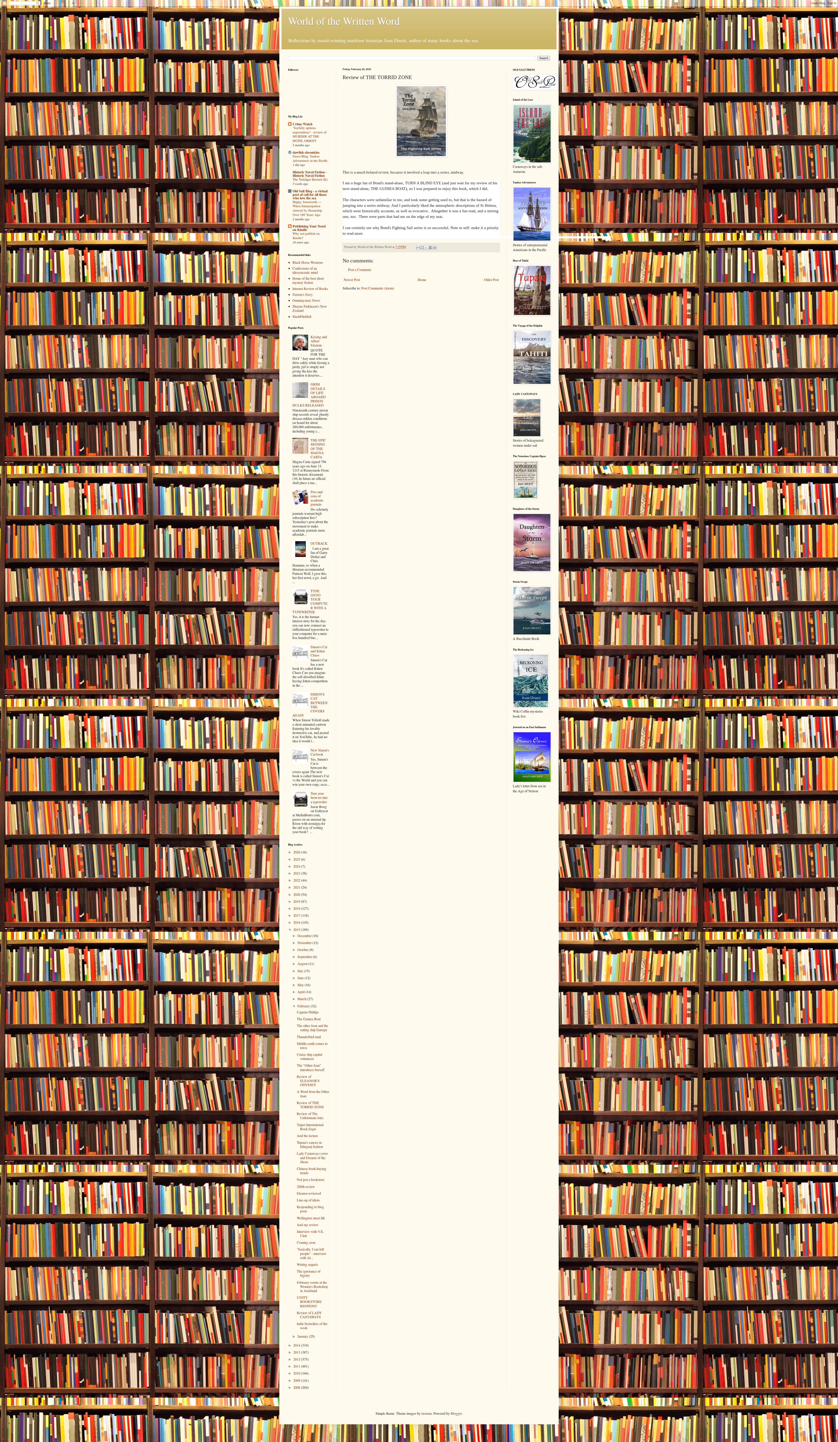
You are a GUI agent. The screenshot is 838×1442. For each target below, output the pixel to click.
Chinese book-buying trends (311, 1170)
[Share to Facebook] (430, 247)
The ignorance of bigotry (308, 1273)
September (305, 956)
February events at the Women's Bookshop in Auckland (312, 1286)
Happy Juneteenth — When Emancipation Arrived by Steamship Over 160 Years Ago (307, 208)
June (301, 977)
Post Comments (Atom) (377, 288)
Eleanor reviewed (309, 1193)
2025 (297, 859)
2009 (297, 1380)
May (301, 984)
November (305, 942)
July (300, 970)
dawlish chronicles (306, 152)
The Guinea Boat (309, 1018)
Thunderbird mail (309, 1036)
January (303, 1336)
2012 (297, 1359)
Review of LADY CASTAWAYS (309, 1314)
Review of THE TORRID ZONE (310, 1104)
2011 (297, 1366)
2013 (297, 1352)
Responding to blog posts (310, 1208)
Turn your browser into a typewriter (319, 797)
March (302, 998)
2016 (297, 922)
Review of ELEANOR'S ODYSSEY (308, 1080)
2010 (297, 1373)
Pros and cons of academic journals (317, 498)
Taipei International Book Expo (310, 1126)
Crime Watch (303, 123)
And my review (307, 1224)
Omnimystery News (306, 300)
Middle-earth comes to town (312, 1045)
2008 (297, 1387)
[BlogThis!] (422, 247)
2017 (297, 915)
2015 (297, 929)
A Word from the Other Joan (313, 1093)
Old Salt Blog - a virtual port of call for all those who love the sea (310, 194)
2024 (297, 866)
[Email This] (418, 247)
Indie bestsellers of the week (312, 1325)
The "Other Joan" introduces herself (310, 1067)
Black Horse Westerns (307, 262)
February (304, 1006)
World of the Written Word (344, 21)
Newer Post (352, 279)
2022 (297, 880)
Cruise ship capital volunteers (309, 1056)
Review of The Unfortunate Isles (310, 1115)
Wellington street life (311, 1218)
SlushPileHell (301, 316)
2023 (297, 873)
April (301, 991)
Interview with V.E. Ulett (310, 1233)
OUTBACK (319, 543)
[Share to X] (426, 247)
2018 (297, 908)
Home (422, 279)
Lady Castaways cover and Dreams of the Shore (312, 1157)
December (305, 935)
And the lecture (307, 1135)
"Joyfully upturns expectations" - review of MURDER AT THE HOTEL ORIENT (309, 134)
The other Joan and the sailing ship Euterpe (312, 1027)
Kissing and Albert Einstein (319, 340)
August (302, 963)
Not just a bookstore (311, 1179)
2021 (297, 887)
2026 (297, 852)
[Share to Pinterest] (435, 247)
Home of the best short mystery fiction (308, 280)
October (303, 949)
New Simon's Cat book (320, 752)
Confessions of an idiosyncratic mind (305, 270)
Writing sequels (307, 1264)
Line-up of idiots (308, 1200)
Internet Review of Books (310, 288)
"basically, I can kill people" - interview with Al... (311, 1253)
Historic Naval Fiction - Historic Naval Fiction (310, 173)
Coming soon (306, 1242)
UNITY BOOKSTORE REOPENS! (309, 1301)
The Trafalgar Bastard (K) (310, 179)
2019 (297, 901)
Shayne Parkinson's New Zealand (309, 308)
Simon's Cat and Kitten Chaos (319, 650)
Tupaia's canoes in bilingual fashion (310, 1144)
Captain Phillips (308, 1012)
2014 (297, 1345)
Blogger (456, 1413)
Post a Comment (359, 269)
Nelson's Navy (302, 294)
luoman (426, 1413)
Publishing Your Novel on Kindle (309, 228)
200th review (306, 1186)
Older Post (491, 279)
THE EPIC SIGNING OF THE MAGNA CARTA (318, 448)
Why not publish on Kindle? (306, 235)
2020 (297, 894)
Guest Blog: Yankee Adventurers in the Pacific (310, 158)
